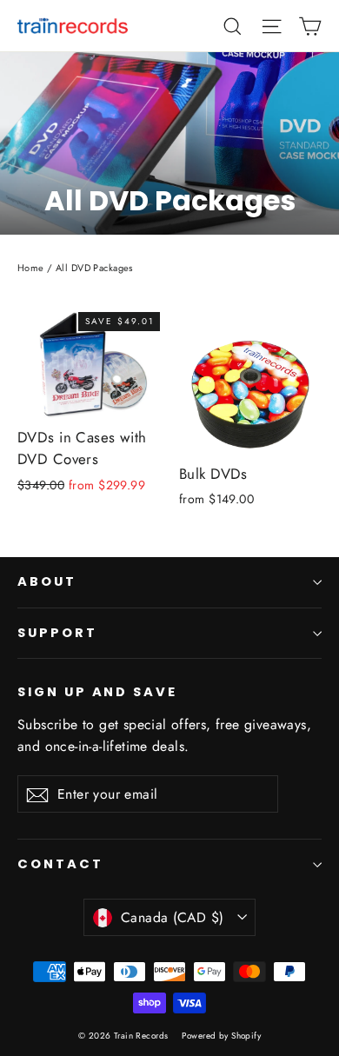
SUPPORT (57, 632)
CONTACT (60, 864)
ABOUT (46, 581)
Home (30, 268)
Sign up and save (97, 692)
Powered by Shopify (221, 1035)
